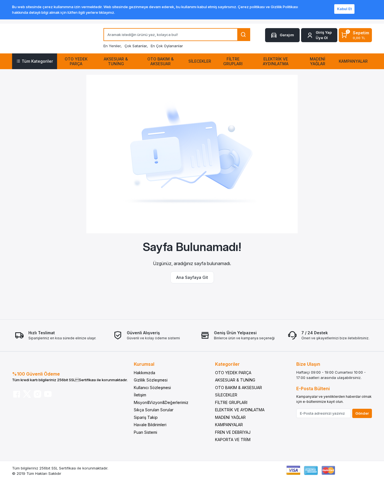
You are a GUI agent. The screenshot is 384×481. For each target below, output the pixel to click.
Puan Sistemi (145, 432)
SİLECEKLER (226, 394)
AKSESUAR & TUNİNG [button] (116, 61)
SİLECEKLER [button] (199, 61)
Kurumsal (144, 364)
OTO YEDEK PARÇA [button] (76, 61)
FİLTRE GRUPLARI (231, 402)
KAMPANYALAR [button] (353, 61)
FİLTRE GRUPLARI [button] (233, 61)
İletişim (140, 394)
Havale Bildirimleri (150, 424)
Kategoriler (227, 364)
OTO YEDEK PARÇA (233, 372)
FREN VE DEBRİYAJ (232, 432)
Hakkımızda (144, 372)
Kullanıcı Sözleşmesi (152, 387)
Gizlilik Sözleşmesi (151, 380)
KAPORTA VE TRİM (232, 439)
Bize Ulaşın (308, 364)
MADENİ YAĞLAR (230, 417)
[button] (319, 35)
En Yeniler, (112, 46)
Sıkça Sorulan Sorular (153, 409)
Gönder (362, 413)
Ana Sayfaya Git (192, 277)
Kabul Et (344, 8)
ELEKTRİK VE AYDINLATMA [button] (275, 61)
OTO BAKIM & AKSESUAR (238, 387)
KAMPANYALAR (229, 424)
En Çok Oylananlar (167, 46)
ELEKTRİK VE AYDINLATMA (240, 409)
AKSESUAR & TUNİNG (235, 380)
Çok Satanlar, (136, 46)
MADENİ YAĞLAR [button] (317, 61)
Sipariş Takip (146, 417)
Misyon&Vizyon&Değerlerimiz (161, 402)
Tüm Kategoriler (37, 61)
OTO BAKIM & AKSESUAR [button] (160, 61)
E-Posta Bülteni (313, 388)
